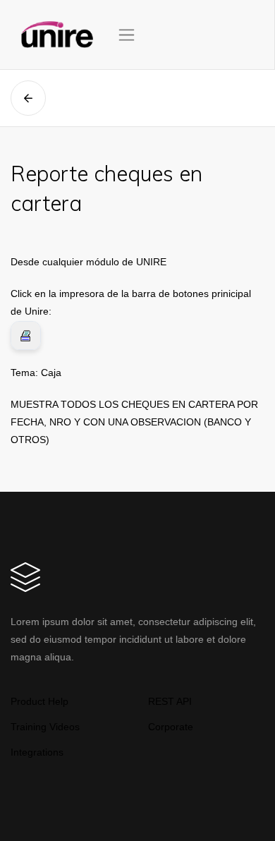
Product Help (39, 701)
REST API (170, 701)
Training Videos (45, 726)
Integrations (37, 752)
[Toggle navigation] (126, 34)
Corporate (170, 726)
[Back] (28, 98)
